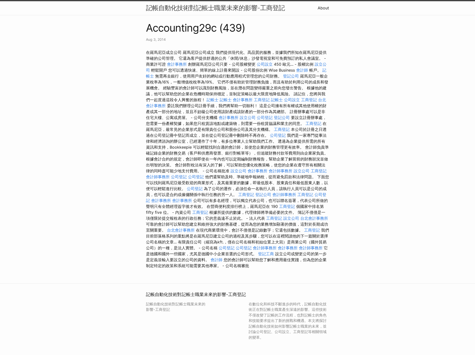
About (323, 7)
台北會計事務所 (314, 218)
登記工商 (266, 253)
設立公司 (248, 117)
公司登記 (265, 117)
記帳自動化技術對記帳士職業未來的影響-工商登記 (215, 8)
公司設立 (265, 64)
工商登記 (262, 99)
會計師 (302, 70)
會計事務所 (177, 64)
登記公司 (291, 76)
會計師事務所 (280, 170)
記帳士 (212, 99)
